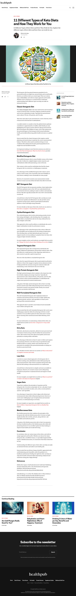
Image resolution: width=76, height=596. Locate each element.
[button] (73, 7)
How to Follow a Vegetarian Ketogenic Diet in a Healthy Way (33, 405)
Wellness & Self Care (24, 7)
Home (11, 580)
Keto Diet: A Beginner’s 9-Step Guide (40, 322)
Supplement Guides (14, 7)
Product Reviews (34, 7)
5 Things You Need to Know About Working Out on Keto (33, 242)
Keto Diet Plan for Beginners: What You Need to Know (31, 151)
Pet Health (42, 7)
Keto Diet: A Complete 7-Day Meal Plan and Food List (31, 208)
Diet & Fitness (5, 7)
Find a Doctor (49, 7)
